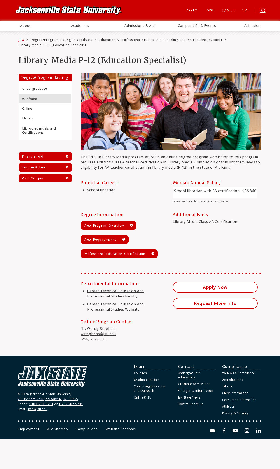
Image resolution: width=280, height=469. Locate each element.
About (25, 25)
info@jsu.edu (37, 409)
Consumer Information (239, 400)
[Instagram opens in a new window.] (247, 430)
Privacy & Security (235, 413)
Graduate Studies (147, 380)
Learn (140, 366)
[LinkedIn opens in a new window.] (258, 430)
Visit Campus (33, 178)
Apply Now (215, 287)
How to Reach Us (190, 404)
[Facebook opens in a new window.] (224, 430)
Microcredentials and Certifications (39, 130)
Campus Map (87, 429)
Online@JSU (142, 397)
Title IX (227, 386)
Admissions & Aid (139, 25)
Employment (28, 429)
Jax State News (189, 397)
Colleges (140, 373)
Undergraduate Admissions (189, 375)
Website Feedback (121, 429)
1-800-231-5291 (41, 404)
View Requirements (100, 239)
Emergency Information (195, 390)
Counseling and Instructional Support (191, 39)
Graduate (85, 39)
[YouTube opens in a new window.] (236, 430)
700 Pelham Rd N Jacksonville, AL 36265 (48, 399)
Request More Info (215, 303)
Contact (186, 366)
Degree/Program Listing (50, 39)
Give (245, 10)
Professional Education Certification (114, 254)
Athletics (252, 25)
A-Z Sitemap (57, 429)
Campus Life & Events (197, 25)
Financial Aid (32, 156)
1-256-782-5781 (71, 404)
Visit (211, 10)
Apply (192, 10)
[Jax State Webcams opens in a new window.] (213, 430)
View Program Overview (104, 225)
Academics (80, 25)
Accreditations (232, 380)
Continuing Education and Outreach (149, 388)
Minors (27, 118)
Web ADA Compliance (238, 373)
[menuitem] (25, 26)
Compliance (234, 366)
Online (27, 108)
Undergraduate (34, 88)
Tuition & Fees (34, 167)
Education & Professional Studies (126, 39)
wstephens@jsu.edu (98, 333)
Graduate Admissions (194, 384)
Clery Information (235, 393)
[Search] (263, 11)
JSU (21, 39)
